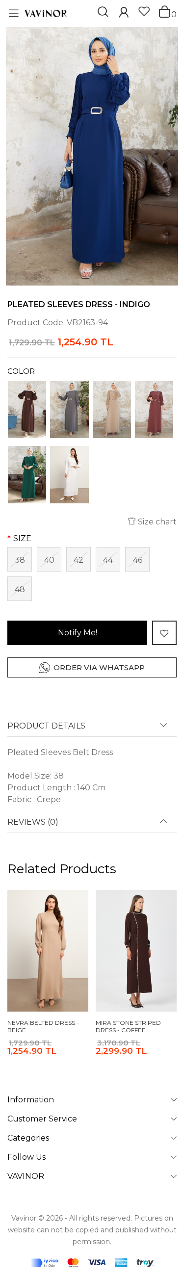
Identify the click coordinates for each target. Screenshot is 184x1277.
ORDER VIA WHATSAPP (99, 667)
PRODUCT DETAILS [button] (46, 726)
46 (137, 560)
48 (20, 589)
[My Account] (123, 13)
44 (108, 560)
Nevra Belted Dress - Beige (43, 1026)
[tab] (92, 729)
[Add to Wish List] (164, 633)
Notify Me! (77, 632)
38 (20, 560)
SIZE (22, 538)
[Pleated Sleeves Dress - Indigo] (92, 156)
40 (49, 560)
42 (78, 560)
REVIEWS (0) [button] (32, 822)
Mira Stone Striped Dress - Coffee (128, 1026)
